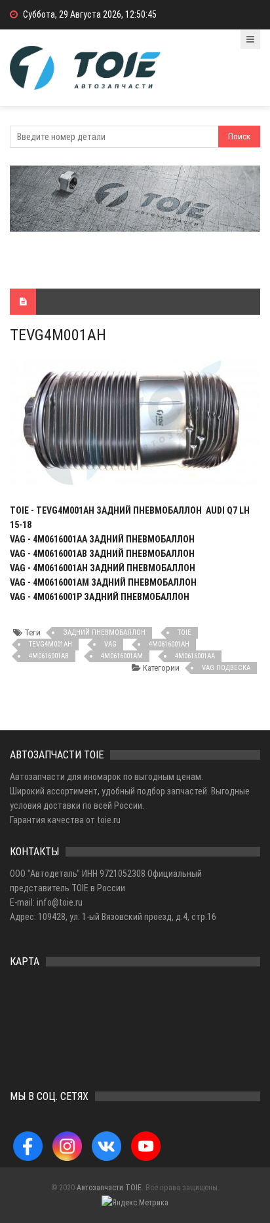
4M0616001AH (169, 644)
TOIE (184, 632)
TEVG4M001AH (50, 644)
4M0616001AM (122, 656)
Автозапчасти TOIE (109, 1187)
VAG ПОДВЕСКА (226, 668)
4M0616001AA (195, 656)
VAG (110, 644)
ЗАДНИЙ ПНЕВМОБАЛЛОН (104, 632)
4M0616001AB (49, 656)
